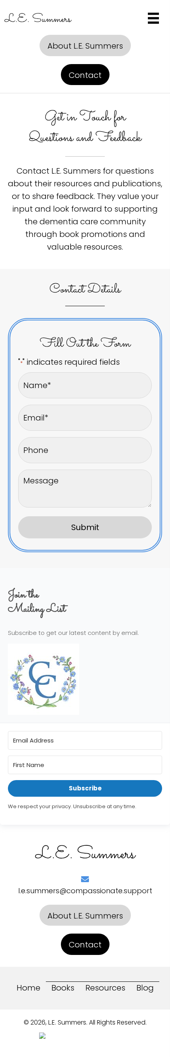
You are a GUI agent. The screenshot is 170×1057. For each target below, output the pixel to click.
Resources (105, 987)
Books (62, 987)
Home (28, 987)
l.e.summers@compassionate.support (85, 891)
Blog (145, 987)
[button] (85, 45)
